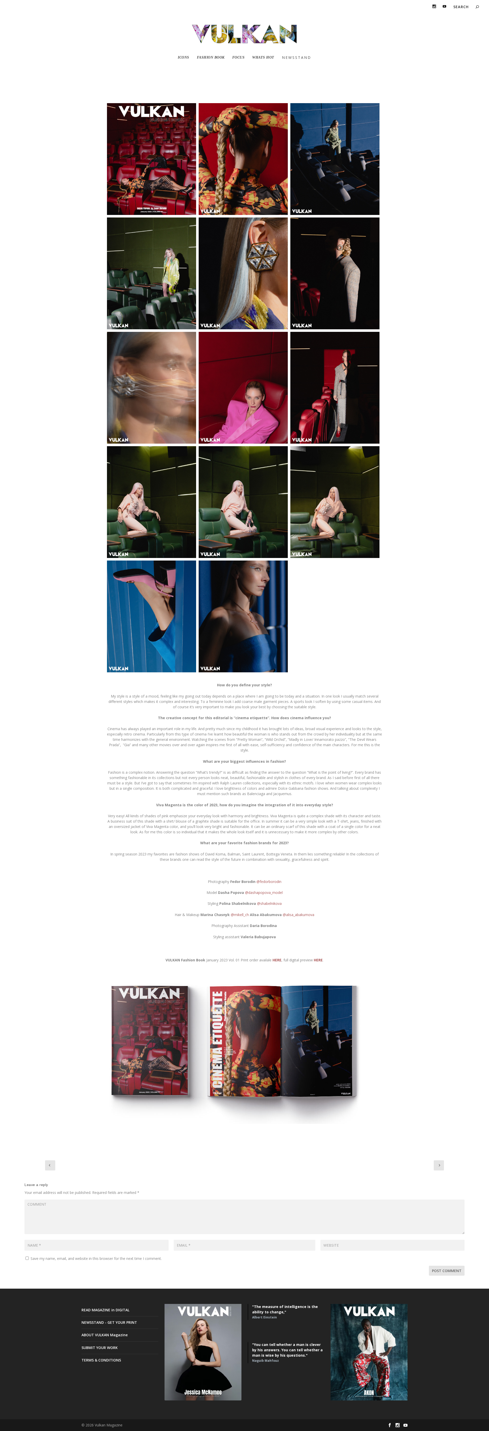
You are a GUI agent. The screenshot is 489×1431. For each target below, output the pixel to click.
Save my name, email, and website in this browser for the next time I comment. (96, 1258)
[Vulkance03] (243, 502)
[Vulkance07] (151, 388)
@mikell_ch (240, 914)
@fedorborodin (268, 881)
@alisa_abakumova (298, 914)
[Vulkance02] (334, 502)
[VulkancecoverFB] (151, 159)
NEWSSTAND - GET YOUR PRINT (109, 1322)
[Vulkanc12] (334, 159)
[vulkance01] (151, 502)
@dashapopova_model (264, 892)
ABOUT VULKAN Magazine (105, 1334)
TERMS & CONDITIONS (101, 1360)
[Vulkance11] (243, 616)
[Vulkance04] (151, 616)
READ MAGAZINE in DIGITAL (105, 1309)
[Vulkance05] (243, 273)
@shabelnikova (269, 903)
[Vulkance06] (151, 273)
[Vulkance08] (334, 273)
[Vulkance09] (243, 388)
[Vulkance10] (334, 388)
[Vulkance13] (243, 159)
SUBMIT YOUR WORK (100, 1347)
